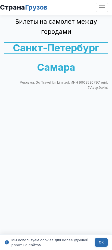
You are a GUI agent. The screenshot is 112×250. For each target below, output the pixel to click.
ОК (101, 242)
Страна (23, 7)
